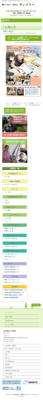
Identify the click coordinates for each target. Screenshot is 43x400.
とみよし (6, 200)
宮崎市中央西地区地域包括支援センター (15, 290)
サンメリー (7, 220)
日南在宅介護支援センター (12, 269)
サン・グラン (8, 192)
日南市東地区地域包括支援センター (14, 292)
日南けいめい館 (8, 231)
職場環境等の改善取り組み (12, 370)
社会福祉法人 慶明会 (10, 345)
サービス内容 (9, 324)
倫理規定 (7, 364)
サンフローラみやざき (10, 184)
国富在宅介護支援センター (12, 267)
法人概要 (7, 352)
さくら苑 (6, 176)
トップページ (9, 312)
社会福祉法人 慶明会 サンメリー (22, 394)
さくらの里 (7, 218)
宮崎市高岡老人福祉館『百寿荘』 (13, 295)
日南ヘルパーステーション (12, 282)
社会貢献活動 (8, 367)
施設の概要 (8, 316)
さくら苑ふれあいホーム (11, 254)
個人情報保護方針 (10, 361)
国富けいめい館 (8, 228)
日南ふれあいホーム (10, 256)
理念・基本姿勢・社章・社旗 (13, 348)
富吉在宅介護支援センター (12, 272)
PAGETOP (36, 305)
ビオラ (6, 259)
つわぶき (6, 202)
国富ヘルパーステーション (12, 279)
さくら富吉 (7, 210)
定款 (6, 355)
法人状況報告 (8, 374)
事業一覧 (7, 358)
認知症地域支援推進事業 (11, 297)
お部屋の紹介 (9, 320)
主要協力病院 (8, 377)
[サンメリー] (21, 5)
